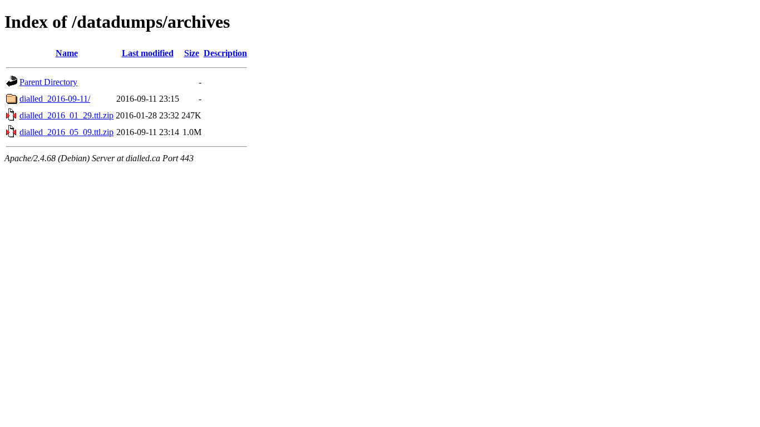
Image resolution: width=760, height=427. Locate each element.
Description (225, 53)
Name (67, 53)
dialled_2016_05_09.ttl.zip (66, 132)
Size (191, 53)
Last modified (148, 53)
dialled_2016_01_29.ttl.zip (66, 115)
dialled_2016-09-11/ (54, 98)
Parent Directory (48, 82)
